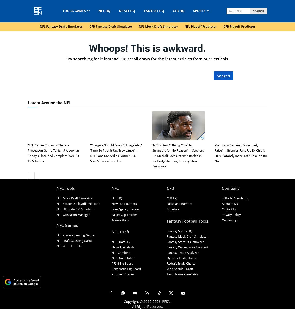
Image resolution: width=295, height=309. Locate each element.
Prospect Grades (123, 274)
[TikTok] (159, 293)
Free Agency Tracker (125, 209)
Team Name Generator (182, 274)
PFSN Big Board (122, 263)
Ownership (229, 220)
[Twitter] (171, 293)
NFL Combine (121, 253)
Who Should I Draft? (180, 269)
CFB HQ (172, 198)
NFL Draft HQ (121, 242)
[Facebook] (111, 293)
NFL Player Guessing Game (75, 235)
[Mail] (135, 293)
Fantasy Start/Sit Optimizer (185, 242)
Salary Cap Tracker (124, 215)
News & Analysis (123, 247)
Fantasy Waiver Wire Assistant (187, 247)
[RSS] (147, 293)
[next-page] (36, 175)
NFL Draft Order (123, 258)
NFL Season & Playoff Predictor (78, 204)
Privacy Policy (231, 215)
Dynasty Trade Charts (181, 258)
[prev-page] (30, 175)
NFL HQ (117, 198)
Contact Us (229, 209)
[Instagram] (123, 293)
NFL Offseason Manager (73, 215)
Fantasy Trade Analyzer (183, 253)
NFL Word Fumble (69, 246)
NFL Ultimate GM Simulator (76, 209)
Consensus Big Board (126, 269)
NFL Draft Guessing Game (74, 241)
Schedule (173, 209)
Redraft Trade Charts (181, 263)
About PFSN (230, 204)
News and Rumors (124, 204)
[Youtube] (183, 293)
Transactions (120, 220)
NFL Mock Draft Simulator (74, 198)
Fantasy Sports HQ (179, 231)
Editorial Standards (235, 198)
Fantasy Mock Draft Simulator (187, 236)
